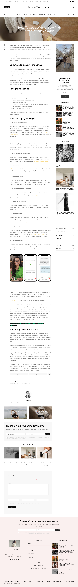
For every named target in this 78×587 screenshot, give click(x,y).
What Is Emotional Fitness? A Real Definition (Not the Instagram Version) (67, 120)
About (25, 581)
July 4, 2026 (64, 129)
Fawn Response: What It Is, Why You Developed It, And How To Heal (65, 164)
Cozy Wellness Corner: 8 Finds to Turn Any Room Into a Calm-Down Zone (68, 107)
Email (23, 498)
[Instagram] (16, 559)
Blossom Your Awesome (39, 7)
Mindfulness (18, 1)
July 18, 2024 (36, 34)
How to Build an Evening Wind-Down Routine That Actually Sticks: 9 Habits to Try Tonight (68, 114)
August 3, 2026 (65, 109)
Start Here (25, 14)
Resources (42, 14)
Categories (33, 14)
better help (34, 568)
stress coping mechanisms (16, 383)
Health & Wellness (44, 1)
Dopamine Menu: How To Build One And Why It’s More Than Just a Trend (28, 464)
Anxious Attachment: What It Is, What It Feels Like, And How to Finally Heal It (11, 464)
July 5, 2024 (12, 413)
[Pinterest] (72, 1)
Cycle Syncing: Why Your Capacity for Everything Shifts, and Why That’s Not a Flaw (65, 213)
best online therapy (39, 565)
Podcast (49, 14)
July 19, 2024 (38, 413)
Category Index (70, 581)
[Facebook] (70, 1)
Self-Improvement (8, 1)
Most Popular (60, 238)
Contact (31, 581)
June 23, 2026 (58, 216)
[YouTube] (18, 559)
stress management (26, 383)
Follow (69, 14)
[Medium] (73, 1)
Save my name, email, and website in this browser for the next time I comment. (24, 503)
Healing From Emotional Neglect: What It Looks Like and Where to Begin (68, 127)
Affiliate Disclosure (58, 581)
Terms (48, 581)
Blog (18, 14)
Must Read (59, 242)
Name (9, 498)
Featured (58, 225)
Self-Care (25, 1)
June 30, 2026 (64, 136)
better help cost (39, 570)
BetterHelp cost (43, 568)
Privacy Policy (40, 581)
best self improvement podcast (39, 566)
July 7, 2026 (64, 123)
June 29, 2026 (58, 166)
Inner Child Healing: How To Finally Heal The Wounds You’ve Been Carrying (45, 464)
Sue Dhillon (42, 34)
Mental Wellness (34, 1)
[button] (73, 14)
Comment (9, 483)
